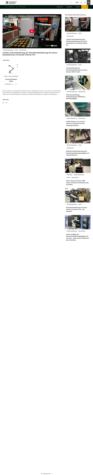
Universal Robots (13, 76)
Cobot (6, 76)
